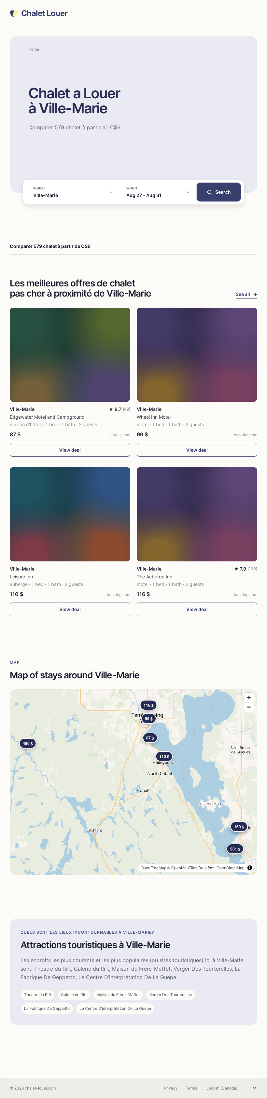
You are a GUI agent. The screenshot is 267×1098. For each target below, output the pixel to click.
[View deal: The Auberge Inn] (197, 514)
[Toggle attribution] (250, 868)
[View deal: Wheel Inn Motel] (197, 355)
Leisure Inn (21, 576)
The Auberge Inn (154, 576)
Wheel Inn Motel (154, 417)
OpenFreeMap (153, 867)
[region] (133, 782)
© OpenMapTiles (182, 867)
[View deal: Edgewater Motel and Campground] (70, 355)
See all (246, 294)
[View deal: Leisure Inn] (70, 514)
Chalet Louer (44, 13)
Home (33, 49)
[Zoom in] (249, 697)
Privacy (171, 1088)
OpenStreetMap (231, 867)
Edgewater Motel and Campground (47, 417)
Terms (191, 1088)
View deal (70, 450)
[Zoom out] (249, 707)
